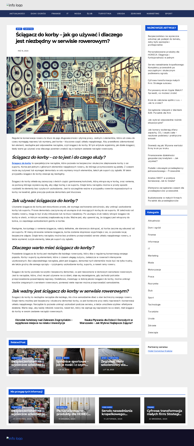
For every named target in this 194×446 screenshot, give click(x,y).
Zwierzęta (153, 332)
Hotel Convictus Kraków (160, 351)
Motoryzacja (154, 269)
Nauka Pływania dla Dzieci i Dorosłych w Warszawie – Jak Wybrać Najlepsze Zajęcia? (106, 322)
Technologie (154, 304)
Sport (169, 13)
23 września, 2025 (158, 419)
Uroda (121, 13)
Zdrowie (136, 13)
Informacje (153, 241)
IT (68, 13)
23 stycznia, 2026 (22, 419)
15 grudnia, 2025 (67, 419)
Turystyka (104, 13)
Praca (151, 276)
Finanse (56, 13)
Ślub (90, 13)
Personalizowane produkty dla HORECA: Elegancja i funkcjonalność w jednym (163, 54)
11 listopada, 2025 (113, 419)
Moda (77, 13)
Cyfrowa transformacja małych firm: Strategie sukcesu (164, 414)
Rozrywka (153, 283)
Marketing (153, 13)
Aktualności (17, 13)
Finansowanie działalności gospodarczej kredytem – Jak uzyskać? (163, 158)
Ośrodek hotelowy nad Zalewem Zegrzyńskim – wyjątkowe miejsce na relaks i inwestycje (43, 322)
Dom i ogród (38, 13)
